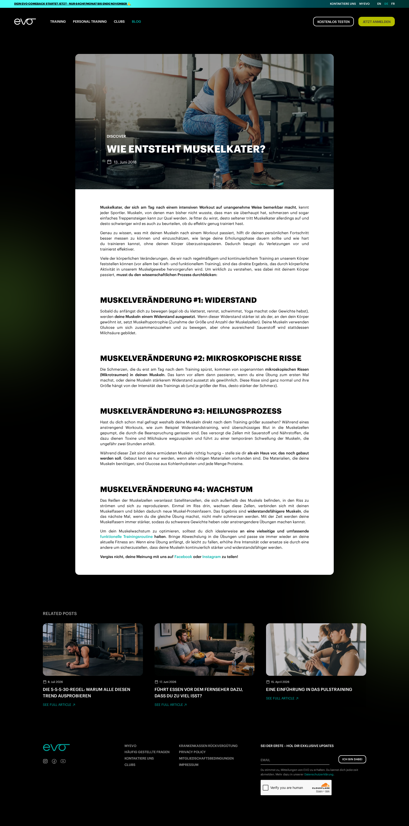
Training (58, 21)
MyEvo (364, 3)
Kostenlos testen (333, 22)
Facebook (183, 556)
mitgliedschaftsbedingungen (206, 758)
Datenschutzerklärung (318, 774)
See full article (57, 705)
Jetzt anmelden (377, 22)
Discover (116, 136)
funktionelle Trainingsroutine (126, 536)
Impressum (188, 765)
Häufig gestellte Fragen (146, 752)
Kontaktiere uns (343, 3)
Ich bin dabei (352, 759)
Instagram (211, 556)
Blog (136, 21)
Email (265, 760)
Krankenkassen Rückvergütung (208, 746)
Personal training (90, 21)
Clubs (119, 21)
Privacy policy (192, 752)
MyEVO (130, 746)
